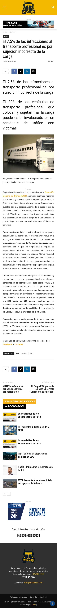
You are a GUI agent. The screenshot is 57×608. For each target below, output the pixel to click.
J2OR (34, 604)
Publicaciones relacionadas (19, 401)
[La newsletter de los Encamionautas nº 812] (10, 417)
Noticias (13, 32)
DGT (17, 353)
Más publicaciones (14, 406)
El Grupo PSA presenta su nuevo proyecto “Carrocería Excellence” (42, 389)
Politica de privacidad (18, 597)
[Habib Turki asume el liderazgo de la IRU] (10, 470)
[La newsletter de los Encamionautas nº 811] (10, 443)
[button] (53, 7)
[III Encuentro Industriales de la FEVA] (10, 430)
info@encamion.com (33, 582)
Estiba (24, 353)
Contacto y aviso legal (38, 597)
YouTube (18, 344)
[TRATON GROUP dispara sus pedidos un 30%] (10, 456)
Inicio (5, 32)
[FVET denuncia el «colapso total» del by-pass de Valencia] (10, 483)
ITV (31, 353)
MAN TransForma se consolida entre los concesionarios (13, 389)
